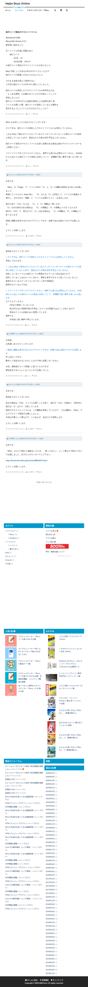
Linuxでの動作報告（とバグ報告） (18, 847)
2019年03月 (50, 842)
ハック (12, 545)
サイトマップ (57, 980)
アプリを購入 (51, 538)
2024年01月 (50, 788)
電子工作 (13, 549)
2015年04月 (50, 941)
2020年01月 (50, 817)
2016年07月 (50, 908)
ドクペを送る (51, 531)
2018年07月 (50, 860)
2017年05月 (50, 893)
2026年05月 (50, 777)
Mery (12, 534)
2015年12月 (50, 926)
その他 (7, 564)
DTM (7, 553)
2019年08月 (50, 828)
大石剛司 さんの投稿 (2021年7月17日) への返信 (25, 334)
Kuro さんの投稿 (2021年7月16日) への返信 (24, 175)
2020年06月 (50, 813)
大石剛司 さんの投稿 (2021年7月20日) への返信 (25, 438)
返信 (36, 114)
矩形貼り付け (10, 779)
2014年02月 (50, 970)
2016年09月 (50, 904)
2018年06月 (50, 864)
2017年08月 (50, 886)
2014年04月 (50, 962)
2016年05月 (50, 911)
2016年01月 (50, 922)
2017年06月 (50, 890)
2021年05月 (50, 806)
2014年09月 (50, 955)
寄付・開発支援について (55, 552)
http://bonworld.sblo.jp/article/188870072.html (26, 460)
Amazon (8, 560)
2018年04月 (50, 871)
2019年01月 (50, 846)
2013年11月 (50, 973)
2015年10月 (50, 930)
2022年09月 (50, 802)
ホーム (8, 10)
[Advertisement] (44, 20)
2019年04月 (50, 839)
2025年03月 (50, 784)
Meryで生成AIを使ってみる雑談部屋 (19, 797)
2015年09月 (50, 933)
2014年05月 (50, 959)
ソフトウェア (10, 531)
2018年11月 (50, 850)
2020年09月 (50, 809)
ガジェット (9, 556)
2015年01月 (50, 951)
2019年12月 (50, 820)
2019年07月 (50, 831)
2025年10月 (50, 780)
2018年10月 (50, 853)
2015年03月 (50, 944)
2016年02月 (50, 919)
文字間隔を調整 (11, 807)
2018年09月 (50, 857)
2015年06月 (50, 937)
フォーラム (19, 10)
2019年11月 (50, 824)
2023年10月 (50, 791)
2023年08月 (50, 795)
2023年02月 (50, 799)
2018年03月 (50, 875)
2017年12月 (50, 879)
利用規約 (45, 980)
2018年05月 (50, 868)
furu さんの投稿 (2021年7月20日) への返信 (24, 384)
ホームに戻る (32, 980)
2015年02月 (50, 948)
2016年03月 (50, 915)
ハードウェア (10, 542)
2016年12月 (50, 897)
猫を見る (49, 534)
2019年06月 (50, 835)
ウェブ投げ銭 (51, 542)
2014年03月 (50, 966)
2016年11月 (50, 901)
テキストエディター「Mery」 (38, 10)
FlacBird (13, 538)
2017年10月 (50, 882)
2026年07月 (50, 773)
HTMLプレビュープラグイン (16, 803)
